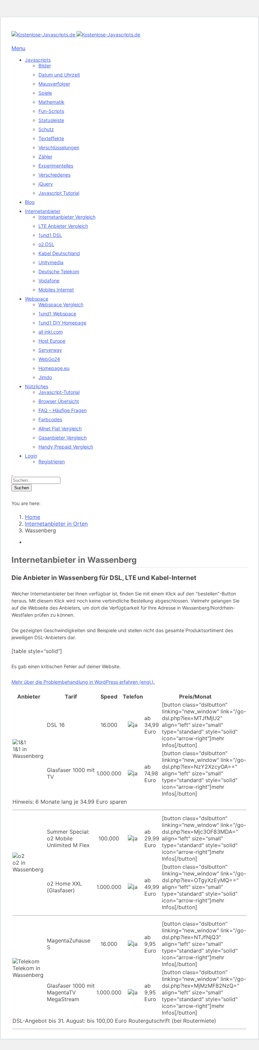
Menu (18, 48)
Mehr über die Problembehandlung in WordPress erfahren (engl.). (83, 682)
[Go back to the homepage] (75, 34)
